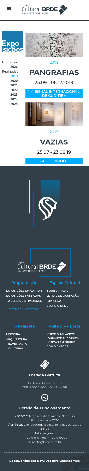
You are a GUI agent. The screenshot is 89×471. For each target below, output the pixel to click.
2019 (14, 76)
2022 (14, 90)
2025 (14, 104)
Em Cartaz (9, 62)
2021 (14, 85)
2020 (14, 81)
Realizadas (10, 71)
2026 (14, 67)
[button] (9, 8)
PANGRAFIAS (54, 72)
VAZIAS (54, 141)
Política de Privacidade (22, 309)
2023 (14, 94)
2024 (14, 99)
